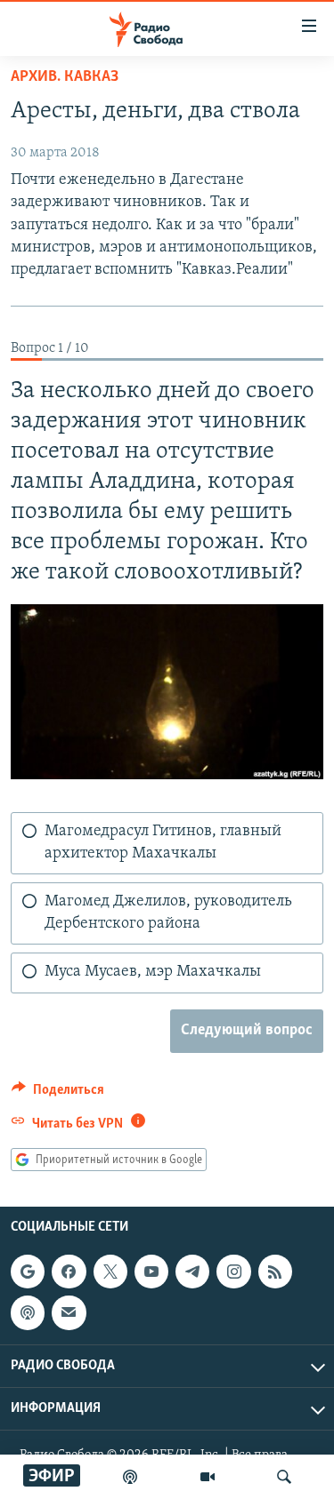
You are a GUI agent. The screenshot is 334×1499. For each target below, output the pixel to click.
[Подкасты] (28, 1313)
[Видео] (207, 1477)
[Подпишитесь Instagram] (233, 1271)
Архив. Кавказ (64, 77)
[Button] (58, 1094)
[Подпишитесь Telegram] (192, 1271)
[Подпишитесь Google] (28, 1271)
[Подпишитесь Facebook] (69, 1271)
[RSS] (275, 1271)
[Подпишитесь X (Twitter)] (110, 1271)
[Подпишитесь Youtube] (151, 1271)
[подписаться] (69, 1313)
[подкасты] (130, 1477)
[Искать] (284, 1477)
